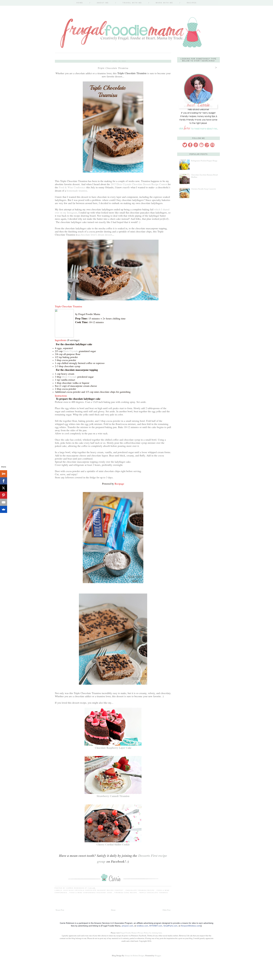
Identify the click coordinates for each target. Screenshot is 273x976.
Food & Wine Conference (72, 187)
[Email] (3, 502)
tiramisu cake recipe (126, 892)
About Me (103, 3)
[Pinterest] (3, 495)
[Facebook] (3, 480)
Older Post (166, 910)
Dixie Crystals (70, 351)
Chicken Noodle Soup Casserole (203, 189)
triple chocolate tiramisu (153, 892)
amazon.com (127, 926)
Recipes (192, 3)
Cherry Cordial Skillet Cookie (113, 844)
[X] (3, 488)
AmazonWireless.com (190, 926)
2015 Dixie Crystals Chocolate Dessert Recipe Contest (139, 184)
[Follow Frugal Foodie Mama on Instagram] (201, 147)
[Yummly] (3, 473)
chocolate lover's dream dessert (96, 234)
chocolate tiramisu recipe (140, 890)
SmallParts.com (170, 926)
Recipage (119, 483)
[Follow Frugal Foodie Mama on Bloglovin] (206, 147)
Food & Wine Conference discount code (91, 892)
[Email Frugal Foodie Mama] (212, 147)
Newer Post (60, 910)
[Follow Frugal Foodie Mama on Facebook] (190, 147)
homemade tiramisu (77, 190)
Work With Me (164, 3)
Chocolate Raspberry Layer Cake (113, 748)
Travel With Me (132, 3)
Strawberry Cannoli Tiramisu (113, 796)
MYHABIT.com (155, 926)
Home (79, 3)
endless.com (142, 926)
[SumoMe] (3, 509)
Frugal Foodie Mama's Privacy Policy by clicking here (141, 932)
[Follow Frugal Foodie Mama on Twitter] (184, 147)
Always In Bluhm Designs (134, 955)
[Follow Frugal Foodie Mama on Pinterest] (195, 147)
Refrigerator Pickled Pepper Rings (204, 161)
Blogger (158, 955)
